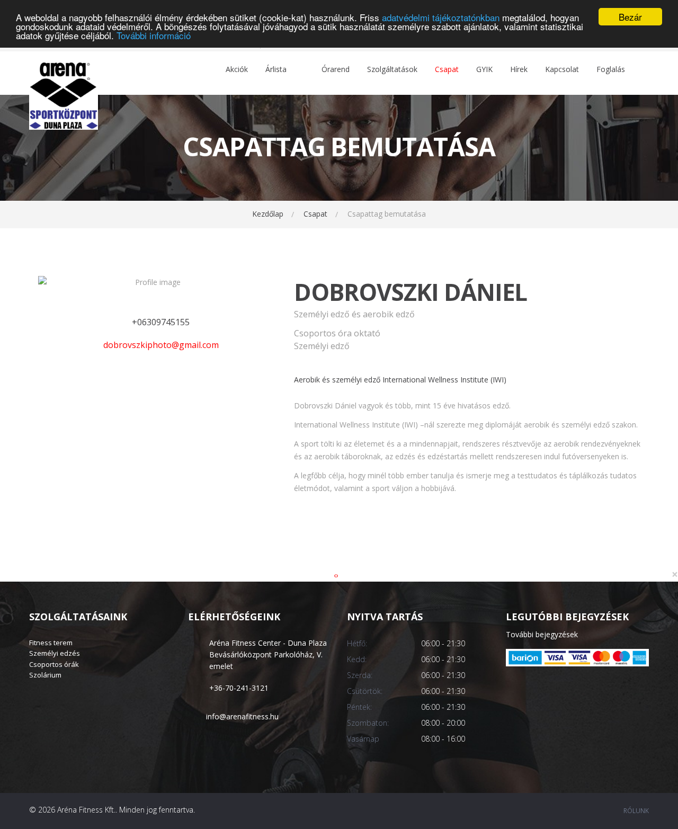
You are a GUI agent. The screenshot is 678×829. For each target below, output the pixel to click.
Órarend (336, 69)
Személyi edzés (54, 653)
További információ (154, 35)
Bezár (630, 16)
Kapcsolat (562, 69)
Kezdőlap (267, 214)
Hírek (519, 69)
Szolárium (45, 675)
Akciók (237, 69)
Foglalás (610, 69)
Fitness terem (51, 642)
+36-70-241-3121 (239, 688)
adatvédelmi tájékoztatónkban (440, 17)
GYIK (484, 69)
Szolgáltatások (392, 69)
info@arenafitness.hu (242, 716)
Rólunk (636, 810)
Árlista (276, 69)
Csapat (447, 69)
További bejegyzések (542, 634)
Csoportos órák (54, 664)
